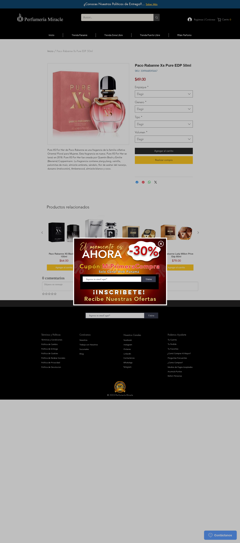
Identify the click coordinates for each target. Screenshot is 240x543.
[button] (161, 244)
